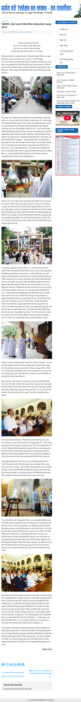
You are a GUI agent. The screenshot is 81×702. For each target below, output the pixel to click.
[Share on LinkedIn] (23, 665)
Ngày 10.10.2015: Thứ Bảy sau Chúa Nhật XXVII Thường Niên (40, 672)
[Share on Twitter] (11, 665)
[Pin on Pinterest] (19, 665)
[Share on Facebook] (7, 665)
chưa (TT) (4, 21)
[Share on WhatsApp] (3, 665)
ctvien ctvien (22, 32)
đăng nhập (15, 689)
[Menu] (2, 8)
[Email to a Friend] (15, 665)
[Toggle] (58, 28)
